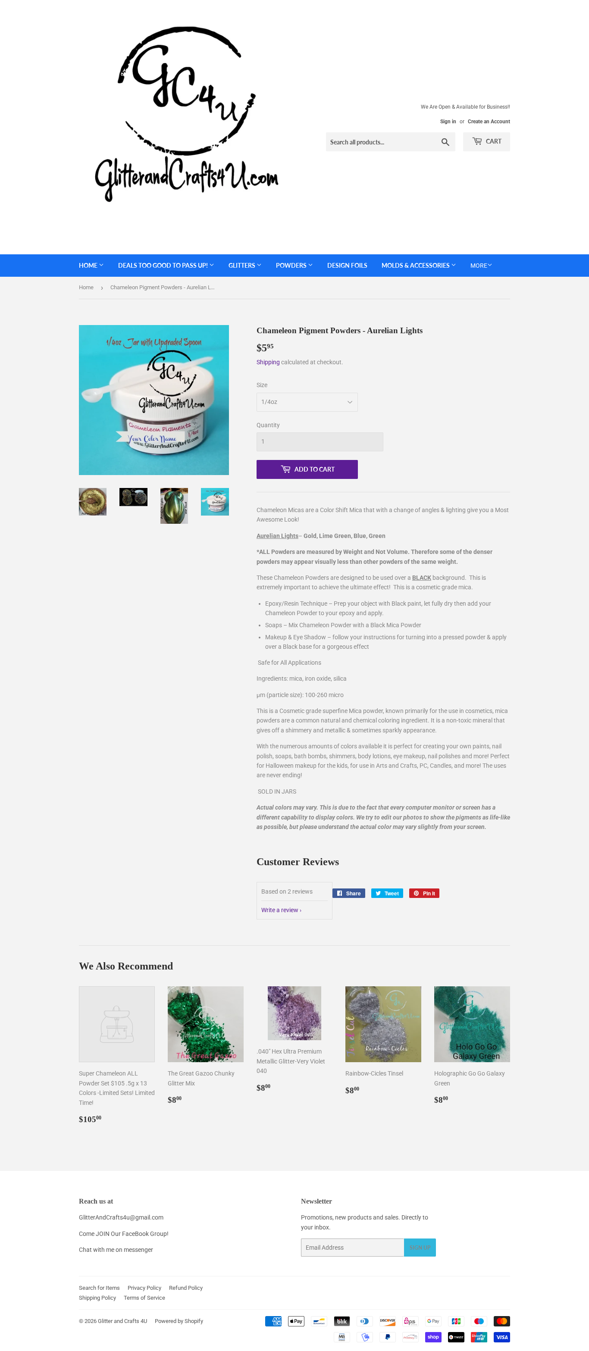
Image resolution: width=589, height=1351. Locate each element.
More (478, 265)
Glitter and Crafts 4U (122, 1321)
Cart (493, 141)
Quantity (268, 425)
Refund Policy (186, 1288)
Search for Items (99, 1288)
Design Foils (347, 265)
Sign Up (420, 1248)
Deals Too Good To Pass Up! (163, 265)
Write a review (279, 910)
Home (89, 265)
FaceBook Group (144, 1233)
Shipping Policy (97, 1298)
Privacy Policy (144, 1288)
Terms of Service (144, 1298)
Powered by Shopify (179, 1321)
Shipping (268, 362)
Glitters (243, 265)
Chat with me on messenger (116, 1249)
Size (262, 385)
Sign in (448, 122)
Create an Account (489, 122)
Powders (292, 265)
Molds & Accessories (416, 265)
